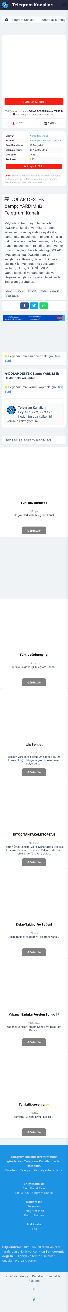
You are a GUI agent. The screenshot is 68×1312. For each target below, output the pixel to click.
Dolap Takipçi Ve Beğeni (34, 924)
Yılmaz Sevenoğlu (39, 135)
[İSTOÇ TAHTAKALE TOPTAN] (34, 830)
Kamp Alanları (34, 1215)
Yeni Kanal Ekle (34, 1188)
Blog (34, 1229)
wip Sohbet (34, 744)
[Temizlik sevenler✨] (34, 1100)
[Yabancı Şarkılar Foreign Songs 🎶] (34, 1010)
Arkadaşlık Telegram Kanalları (45, 140)
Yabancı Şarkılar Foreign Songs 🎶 (34, 1014)
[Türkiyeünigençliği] (34, 650)
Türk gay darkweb (34, 503)
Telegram (34, 1206)
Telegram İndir (34, 1211)
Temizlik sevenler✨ (34, 1104)
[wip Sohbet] (34, 740)
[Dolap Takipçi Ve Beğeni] (34, 920)
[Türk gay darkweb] (34, 498)
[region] (34, 567)
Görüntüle (34, 530)
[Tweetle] (34, 305)
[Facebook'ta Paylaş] (24, 305)
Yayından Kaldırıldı (34, 102)
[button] (63, 5)
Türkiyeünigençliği (34, 654)
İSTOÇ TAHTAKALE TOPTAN (34, 834)
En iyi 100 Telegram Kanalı (34, 1193)
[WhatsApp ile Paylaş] (43, 305)
